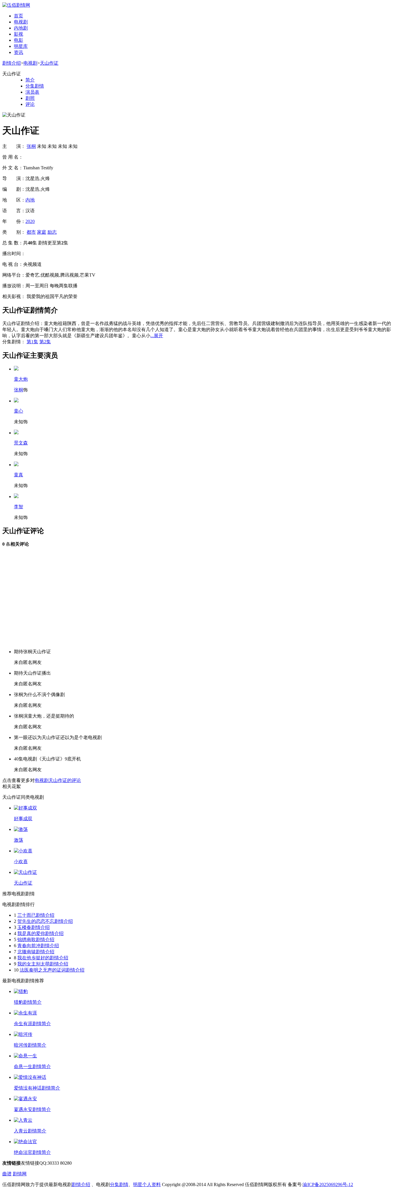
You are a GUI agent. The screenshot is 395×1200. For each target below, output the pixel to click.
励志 (52, 232)
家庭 (41, 232)
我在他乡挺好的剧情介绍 (42, 957)
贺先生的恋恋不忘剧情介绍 (45, 921)
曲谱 (7, 1173)
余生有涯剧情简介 (32, 1023)
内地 (30, 199)
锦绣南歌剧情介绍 (35, 939)
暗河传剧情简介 (30, 1045)
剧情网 (20, 1173)
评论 (30, 104)
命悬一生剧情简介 (32, 1066)
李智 (18, 506)
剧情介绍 (11, 63)
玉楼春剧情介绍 (33, 927)
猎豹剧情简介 (28, 1002)
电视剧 (21, 21)
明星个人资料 (147, 1184)
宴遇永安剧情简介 (32, 1109)
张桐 (31, 146)
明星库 (21, 46)
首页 (18, 15)
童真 (18, 474)
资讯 (18, 52)
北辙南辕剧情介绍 (35, 951)
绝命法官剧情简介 (32, 1152)
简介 (30, 79)
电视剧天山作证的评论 (58, 780)
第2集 (45, 341)
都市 (31, 232)
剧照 (30, 98)
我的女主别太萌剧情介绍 (42, 963)
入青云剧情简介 (30, 1130)
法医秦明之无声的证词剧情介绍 (52, 969)
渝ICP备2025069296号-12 (328, 1184)
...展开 (156, 335)
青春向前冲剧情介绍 (38, 945)
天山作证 (49, 63)
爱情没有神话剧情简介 (37, 1087)
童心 (18, 411)
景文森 (21, 442)
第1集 (32, 341)
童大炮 (21, 379)
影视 (18, 34)
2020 (30, 221)
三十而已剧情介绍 (35, 915)
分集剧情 (34, 85)
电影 (18, 40)
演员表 (32, 92)
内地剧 (21, 28)
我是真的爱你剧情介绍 (40, 933)
